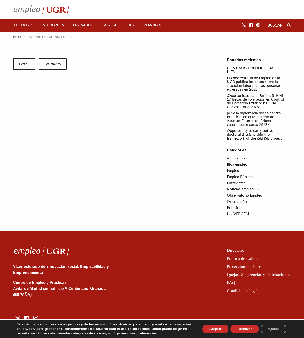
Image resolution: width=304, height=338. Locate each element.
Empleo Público (240, 177)
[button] (243, 25)
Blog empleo (237, 164)
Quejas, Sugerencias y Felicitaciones (258, 274)
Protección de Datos (244, 266)
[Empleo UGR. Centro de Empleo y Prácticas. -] (41, 9)
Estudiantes (52, 25)
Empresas (110, 25)
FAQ (231, 282)
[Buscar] (289, 25)
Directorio (235, 250)
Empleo (233, 171)
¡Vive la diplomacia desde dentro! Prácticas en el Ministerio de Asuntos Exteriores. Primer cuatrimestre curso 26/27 (254, 118)
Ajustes (273, 329)
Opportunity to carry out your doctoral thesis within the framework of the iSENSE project (254, 134)
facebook (53, 64)
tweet (24, 64)
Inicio (17, 37)
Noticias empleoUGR (244, 189)
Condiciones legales (244, 290)
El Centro (23, 25)
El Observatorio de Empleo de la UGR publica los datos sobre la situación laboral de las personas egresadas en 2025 (254, 83)
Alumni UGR (237, 158)
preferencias (146, 333)
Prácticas (234, 208)
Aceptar (215, 329)
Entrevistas (236, 183)
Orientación (237, 201)
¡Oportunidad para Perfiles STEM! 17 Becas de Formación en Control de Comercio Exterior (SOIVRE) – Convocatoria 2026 (255, 101)
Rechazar (245, 329)
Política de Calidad (243, 258)
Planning (152, 25)
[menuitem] (23, 25)
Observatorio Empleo (244, 195)
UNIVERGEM (238, 214)
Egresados (82, 25)
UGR (131, 25)
